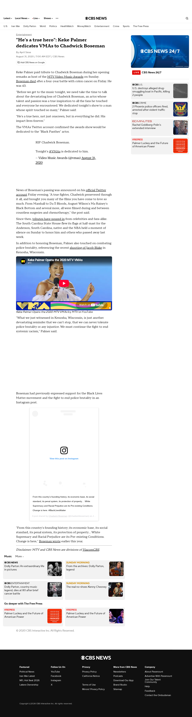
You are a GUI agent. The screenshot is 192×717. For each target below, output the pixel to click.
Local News (21, 18)
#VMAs (54, 150)
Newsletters (119, 671)
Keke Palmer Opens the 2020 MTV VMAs (42, 312)
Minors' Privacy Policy (93, 689)
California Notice (91, 676)
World (43, 26)
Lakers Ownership (29, 685)
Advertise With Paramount (158, 676)
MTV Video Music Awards (65, 77)
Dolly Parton (29, 26)
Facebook (56, 676)
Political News (27, 671)
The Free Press (141, 26)
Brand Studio (120, 685)
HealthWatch (67, 26)
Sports (126, 26)
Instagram (56, 680)
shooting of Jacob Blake (86, 248)
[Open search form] (187, 18)
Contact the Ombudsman (158, 695)
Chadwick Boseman (58, 516)
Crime (116, 26)
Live (35, 18)
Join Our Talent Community (153, 680)
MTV (75, 312)
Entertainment (101, 26)
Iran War (15, 26)
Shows (48, 18)
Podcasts (118, 676)
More (18, 556)
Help (147, 686)
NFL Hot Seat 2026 (29, 680)
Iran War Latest (27, 676)
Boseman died (26, 81)
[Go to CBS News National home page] (96, 18)
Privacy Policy (89, 671)
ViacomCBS (90, 550)
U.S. (6, 26)
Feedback (150, 691)
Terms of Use (89, 685)
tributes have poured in (48, 219)
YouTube (87, 312)
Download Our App (123, 680)
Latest (7, 18)
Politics (53, 26)
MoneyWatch (84, 26)
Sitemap (117, 689)
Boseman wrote (50, 541)
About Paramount (154, 671)
